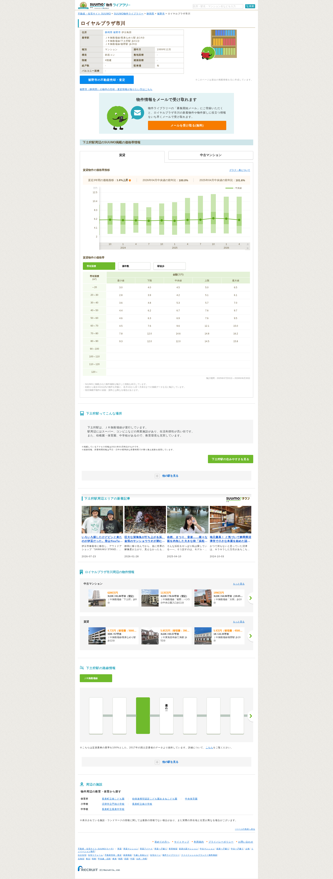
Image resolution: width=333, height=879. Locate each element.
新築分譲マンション (188, 849)
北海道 (81, 859)
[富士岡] (237, 716)
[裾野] (190, 716)
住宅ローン (155, 855)
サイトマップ (181, 842)
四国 (126, 859)
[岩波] (213, 716)
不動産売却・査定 (113, 855)
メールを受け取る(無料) (187, 125)
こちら (209, 747)
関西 (120, 859)
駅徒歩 (160, 266)
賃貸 (119, 849)
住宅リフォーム (95, 855)
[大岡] (119, 716)
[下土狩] (143, 716)
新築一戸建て (222, 849)
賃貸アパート (146, 849)
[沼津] (96, 716)
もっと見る (239, 583)
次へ (250, 716)
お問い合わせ (245, 842)
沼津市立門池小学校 (113, 804)
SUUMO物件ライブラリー (129, 13)
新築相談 (127, 855)
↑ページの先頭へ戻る (245, 829)
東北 (88, 859)
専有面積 (91, 266)
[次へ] (250, 598)
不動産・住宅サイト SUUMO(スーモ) (96, 849)
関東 (94, 859)
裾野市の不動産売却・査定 (106, 79)
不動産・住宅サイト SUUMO (94, 13)
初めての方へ (162, 842)
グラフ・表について (239, 170)
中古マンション (207, 849)
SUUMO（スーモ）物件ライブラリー (104, 5)
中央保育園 (191, 798)
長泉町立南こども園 (113, 798)
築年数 (125, 266)
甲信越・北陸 (104, 859)
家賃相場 (173, 849)
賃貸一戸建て (160, 849)
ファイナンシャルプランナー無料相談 (199, 855)
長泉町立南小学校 (142, 804)
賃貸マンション (130, 849)
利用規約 (199, 842)
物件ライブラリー (170, 855)
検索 (251, 6)
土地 (247, 849)
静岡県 (150, 13)
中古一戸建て (237, 849)
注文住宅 (82, 855)
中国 (132, 859)
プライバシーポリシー (221, 842)
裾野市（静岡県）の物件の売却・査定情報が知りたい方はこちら (116, 89)
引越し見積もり (141, 855)
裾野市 (161, 13)
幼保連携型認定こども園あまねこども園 (154, 798)
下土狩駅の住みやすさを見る (230, 459)
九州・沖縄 (141, 859)
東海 (114, 859)
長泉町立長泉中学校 (113, 809)
